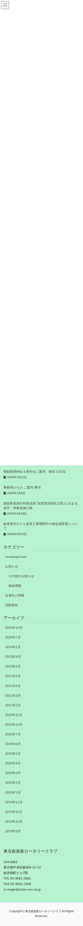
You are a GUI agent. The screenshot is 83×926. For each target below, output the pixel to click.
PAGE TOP (76, 894)
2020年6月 (13, 744)
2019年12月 (14, 802)
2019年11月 (13, 812)
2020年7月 (13, 734)
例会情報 (14, 586)
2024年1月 (13, 647)
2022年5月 (13, 676)
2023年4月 (13, 656)
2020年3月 (13, 773)
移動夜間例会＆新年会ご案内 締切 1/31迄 (34, 471)
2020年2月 (13, 782)
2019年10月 (14, 821)
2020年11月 (13, 715)
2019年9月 (13, 831)
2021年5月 (13, 695)
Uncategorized (15, 557)
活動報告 (11, 605)
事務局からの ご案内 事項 (22, 487)
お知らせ (11, 566)
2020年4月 (13, 763)
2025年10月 (14, 627)
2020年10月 (14, 724)
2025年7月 (13, 637)
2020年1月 (13, 792)
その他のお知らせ (21, 576)
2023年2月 (13, 666)
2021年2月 (13, 705)
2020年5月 (13, 753)
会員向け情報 (14, 595)
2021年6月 (13, 686)
